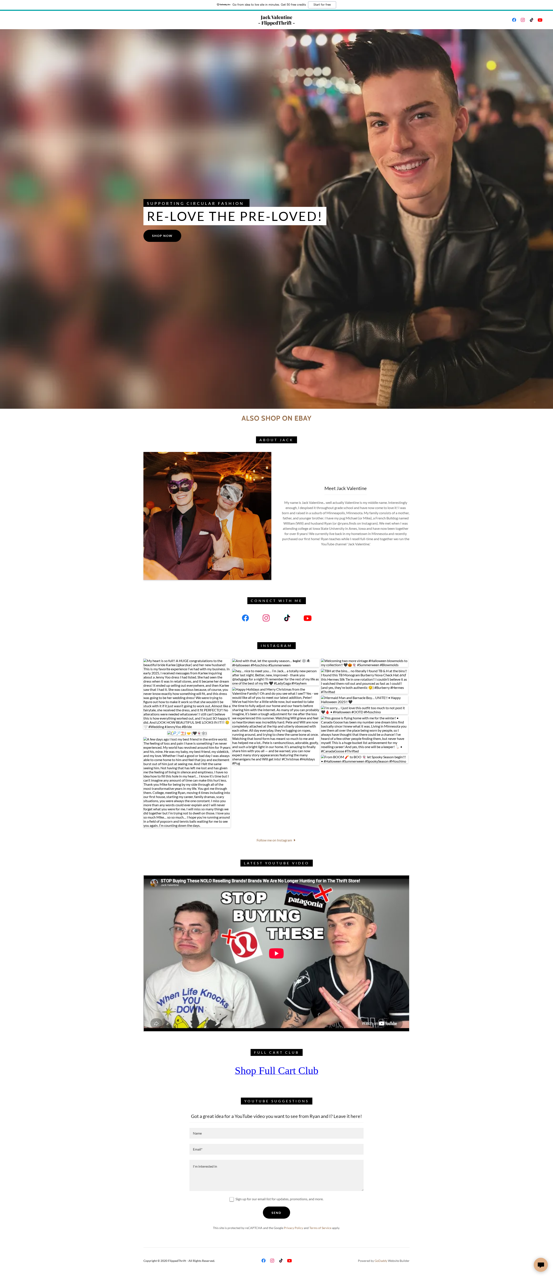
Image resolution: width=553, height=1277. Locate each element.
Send (276, 1213)
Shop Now (162, 236)
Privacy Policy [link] (293, 1228)
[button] (276, 840)
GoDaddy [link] (381, 1261)
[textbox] (276, 1133)
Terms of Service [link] (320, 1228)
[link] (276, 23)
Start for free (322, 4)
